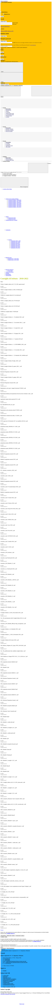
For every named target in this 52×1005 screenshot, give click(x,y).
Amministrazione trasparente (8, 984)
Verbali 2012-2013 (12, 219)
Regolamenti (8, 274)
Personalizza (3, 935)
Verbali (7, 216)
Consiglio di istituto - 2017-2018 (14, 201)
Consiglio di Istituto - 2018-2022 (14, 200)
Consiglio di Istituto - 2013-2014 (14, 205)
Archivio (10, 239)
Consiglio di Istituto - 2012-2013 (14, 206)
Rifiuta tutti (11, 935)
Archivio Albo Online (7, 173)
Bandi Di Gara (9, 257)
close (2, 96)
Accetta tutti (20, 935)
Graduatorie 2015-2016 (15, 244)
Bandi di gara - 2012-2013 (13, 258)
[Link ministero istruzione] (6, 2)
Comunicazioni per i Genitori (11, 220)
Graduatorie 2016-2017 (15, 243)
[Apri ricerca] (41, 91)
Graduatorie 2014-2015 (15, 245)
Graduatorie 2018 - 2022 (16, 240)
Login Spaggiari (33, 45)
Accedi (2, 16)
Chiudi (2, 52)
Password (14, 24)
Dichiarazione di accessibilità (9, 980)
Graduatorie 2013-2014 (15, 246)
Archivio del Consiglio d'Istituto (9, 174)
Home (49, 163)
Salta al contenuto (4, 1)
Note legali (5, 976)
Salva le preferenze (10, 948)
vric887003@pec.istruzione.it (16, 962)
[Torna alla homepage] (26, 85)
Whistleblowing (6, 982)
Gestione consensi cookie (8, 983)
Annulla (2, 84)
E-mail (13, 42)
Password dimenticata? (5, 26)
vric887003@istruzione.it (16, 961)
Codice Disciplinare (10, 271)
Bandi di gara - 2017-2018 (13, 259)
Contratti (7, 273)
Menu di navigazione (24, 186)
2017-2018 (10, 270)
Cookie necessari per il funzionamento (8, 944)
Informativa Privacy (7, 977)
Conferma (7, 84)
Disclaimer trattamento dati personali (8, 994)
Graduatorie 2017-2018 (15, 242)
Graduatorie (8, 229)
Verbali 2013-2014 (12, 217)
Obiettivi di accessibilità (8, 981)
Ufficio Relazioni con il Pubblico (9, 979)
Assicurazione (8, 275)
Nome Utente (15, 22)
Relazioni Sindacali (10, 269)
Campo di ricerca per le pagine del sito (8, 172)
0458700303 (7, 960)
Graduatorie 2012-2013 (15, 247)
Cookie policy (6, 975)
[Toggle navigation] (11, 91)
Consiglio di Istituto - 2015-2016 (14, 203)
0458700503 (7, 958)
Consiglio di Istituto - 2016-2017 (14, 202)
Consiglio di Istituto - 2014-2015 (14, 204)
